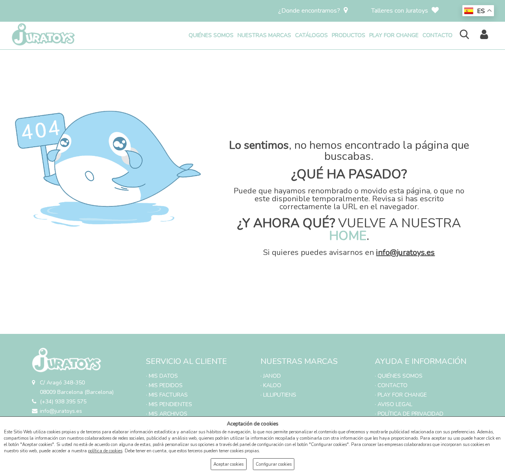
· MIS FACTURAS (167, 395)
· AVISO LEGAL (393, 404)
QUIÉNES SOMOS (211, 35)
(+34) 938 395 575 (63, 401)
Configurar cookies (274, 464)
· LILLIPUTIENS (278, 395)
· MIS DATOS (162, 376)
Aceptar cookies (228, 464)
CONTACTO (438, 35)
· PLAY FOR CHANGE (401, 395)
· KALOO (270, 385)
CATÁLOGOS (311, 35)
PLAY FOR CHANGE (394, 35)
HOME (348, 235)
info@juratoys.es (405, 252)
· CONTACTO (391, 385)
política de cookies (105, 451)
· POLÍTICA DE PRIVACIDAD (409, 414)
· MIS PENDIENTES (169, 404)
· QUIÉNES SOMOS (399, 376)
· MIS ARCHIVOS (166, 414)
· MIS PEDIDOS (164, 385)
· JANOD (270, 376)
